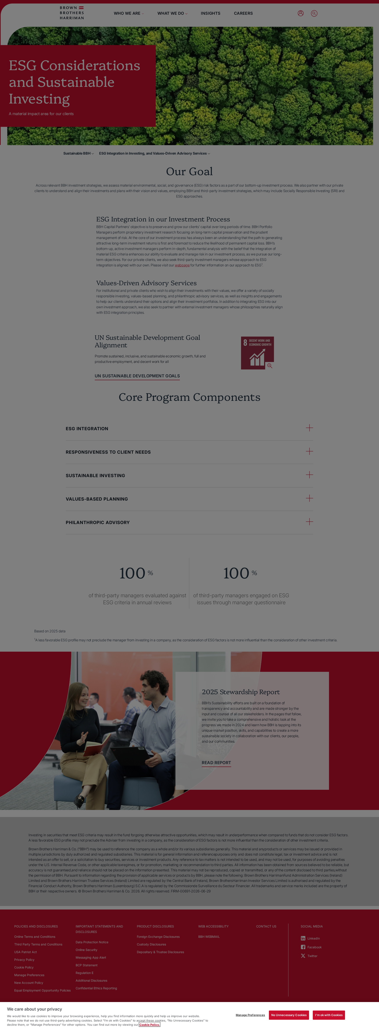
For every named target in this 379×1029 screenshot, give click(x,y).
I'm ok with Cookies (328, 1015)
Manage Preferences (250, 1015)
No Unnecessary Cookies (289, 1015)
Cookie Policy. (149, 1024)
